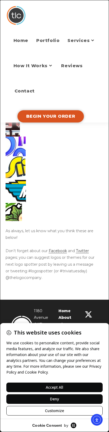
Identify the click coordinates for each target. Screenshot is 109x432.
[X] (88, 314)
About (64, 317)
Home (64, 310)
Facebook (58, 250)
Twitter (82, 250)
